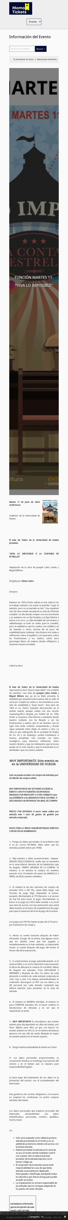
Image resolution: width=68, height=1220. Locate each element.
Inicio (31, 59)
